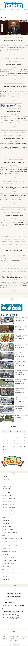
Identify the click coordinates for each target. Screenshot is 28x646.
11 (10, 440)
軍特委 (12, 239)
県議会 (8, 83)
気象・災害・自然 (6, 514)
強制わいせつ (20, 209)
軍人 (14, 244)
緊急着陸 (11, 273)
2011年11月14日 (13, 114)
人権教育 (16, 239)
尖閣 (13, 159)
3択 (21, 37)
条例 (19, 132)
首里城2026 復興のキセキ (9, 545)
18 (10, 443)
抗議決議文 (4, 183)
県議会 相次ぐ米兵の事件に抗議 (14, 215)
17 (7, 443)
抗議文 (17, 236)
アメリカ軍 (19, 246)
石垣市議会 (9, 61)
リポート (4, 526)
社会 (10, 207)
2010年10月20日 (13, 165)
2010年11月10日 (13, 141)
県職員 (19, 135)
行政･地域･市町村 (4, 58)
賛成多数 (14, 37)
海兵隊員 (25, 233)
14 (21, 440)
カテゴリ (10, 640)
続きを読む (14, 54)
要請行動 (17, 159)
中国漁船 (19, 181)
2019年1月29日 (13, 43)
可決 (2, 132)
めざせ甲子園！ (6, 486)
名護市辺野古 (13, 268)
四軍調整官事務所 (4, 241)
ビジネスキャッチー (7, 498)
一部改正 (15, 135)
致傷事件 (23, 207)
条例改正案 (6, 135)
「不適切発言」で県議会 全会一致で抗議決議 (14, 86)
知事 (26, 132)
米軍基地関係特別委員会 (16, 212)
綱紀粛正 (11, 244)
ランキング (23, 638)
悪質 (13, 241)
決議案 (6, 159)
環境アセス (14, 108)
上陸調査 (25, 156)
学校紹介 (5, 488)
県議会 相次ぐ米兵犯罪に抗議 (14, 250)
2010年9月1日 (13, 252)
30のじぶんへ (5, 535)
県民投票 (18, 37)
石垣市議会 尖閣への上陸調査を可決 (14, 163)
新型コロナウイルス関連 (8, 573)
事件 (22, 212)
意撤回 (8, 271)
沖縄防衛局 (3, 209)
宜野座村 (12, 271)
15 (24, 440)
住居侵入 (20, 244)
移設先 (15, 273)
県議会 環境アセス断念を (14, 111)
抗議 (25, 209)
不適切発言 (21, 83)
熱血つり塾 (5, 576)
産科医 (13, 61)
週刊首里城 (5, 548)
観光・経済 (5, 501)
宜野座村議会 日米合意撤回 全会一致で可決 (14, 277)
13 (17, 440)
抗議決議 (12, 83)
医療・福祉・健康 (11, 58)
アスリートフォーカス (8, 560)
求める (24, 244)
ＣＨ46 (22, 268)
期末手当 (23, 132)
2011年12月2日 (13, 89)
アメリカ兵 (12, 209)
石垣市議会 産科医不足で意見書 (14, 64)
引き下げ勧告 (10, 132)
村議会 (18, 271)
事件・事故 (3, 156)
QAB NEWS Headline (15, 644)
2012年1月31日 (13, 67)
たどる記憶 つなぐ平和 (8, 541)
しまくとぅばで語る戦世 (8, 529)
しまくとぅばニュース (8, 479)
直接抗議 (17, 241)
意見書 (16, 209)
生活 (3, 476)
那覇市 (7, 209)
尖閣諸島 (10, 159)
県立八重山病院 (19, 58)
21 (21, 443)
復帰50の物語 (5, 566)
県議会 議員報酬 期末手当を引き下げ (14, 138)
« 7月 (1, 452)
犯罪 (14, 233)
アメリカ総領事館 (23, 241)
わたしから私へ (6, 483)
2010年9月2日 (13, 218)
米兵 (17, 207)
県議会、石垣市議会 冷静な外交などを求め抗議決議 (14, 187)
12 (14, 440)
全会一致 (9, 37)
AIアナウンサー (6, 563)
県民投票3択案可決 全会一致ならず (14, 40)
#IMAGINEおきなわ (7, 551)
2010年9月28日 (13, 191)
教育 (3, 517)
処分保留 (20, 183)
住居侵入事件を (13, 246)
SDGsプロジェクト (7, 569)
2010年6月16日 (13, 279)
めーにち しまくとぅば (8, 532)
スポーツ (4, 492)
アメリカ (13, 236)
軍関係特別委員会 (19, 233)
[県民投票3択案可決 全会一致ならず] (14, 27)
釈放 (24, 183)
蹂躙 (6, 239)
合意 (15, 271)
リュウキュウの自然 (7, 557)
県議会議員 (16, 132)
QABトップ (17, 640)
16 (3, 443)
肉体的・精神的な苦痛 (6, 236)
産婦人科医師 (17, 61)
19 (14, 443)
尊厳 (20, 236)
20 (17, 443)
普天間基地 (4, 271)
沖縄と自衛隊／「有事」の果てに (11, 538)
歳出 (22, 135)
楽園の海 (4, 554)
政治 (6, 37)
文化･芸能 (4, 510)
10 (7, 440)
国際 (14, 156)
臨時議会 (11, 135)
